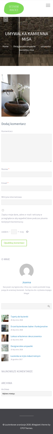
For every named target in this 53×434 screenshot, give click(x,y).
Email (4, 183)
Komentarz (7, 131)
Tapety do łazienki (19, 316)
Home (5, 46)
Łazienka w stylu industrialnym (25, 356)
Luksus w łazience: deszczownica (26, 336)
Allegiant (36, 424)
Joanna (26, 282)
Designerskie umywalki (24, 46)
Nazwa (5, 169)
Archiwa (5, 389)
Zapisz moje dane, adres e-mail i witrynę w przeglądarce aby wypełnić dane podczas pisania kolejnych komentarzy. (24, 218)
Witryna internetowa (11, 197)
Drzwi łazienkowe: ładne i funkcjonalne (29, 326)
